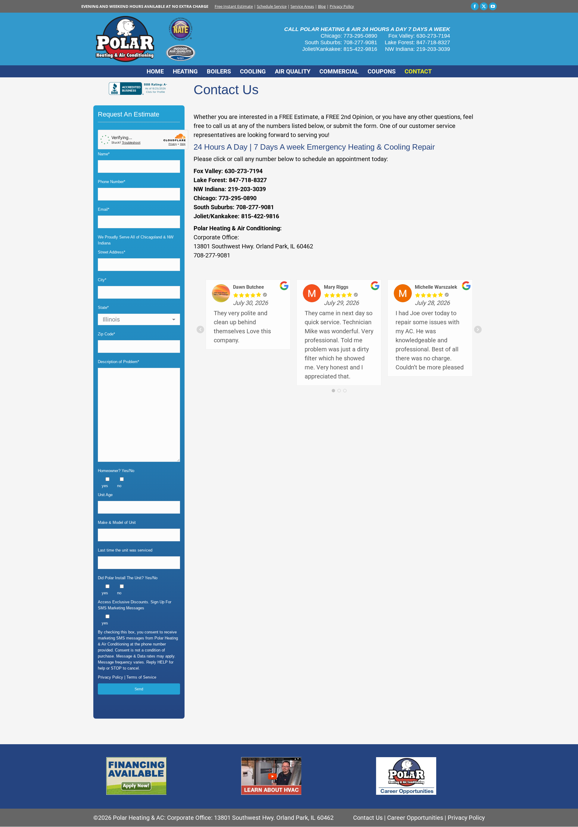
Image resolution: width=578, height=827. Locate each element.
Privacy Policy (342, 6)
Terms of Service (141, 677)
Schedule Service (272, 6)
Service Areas (302, 6)
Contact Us (368, 817)
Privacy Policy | (112, 677)
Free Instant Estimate (234, 6)
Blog (322, 6)
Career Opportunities (415, 817)
